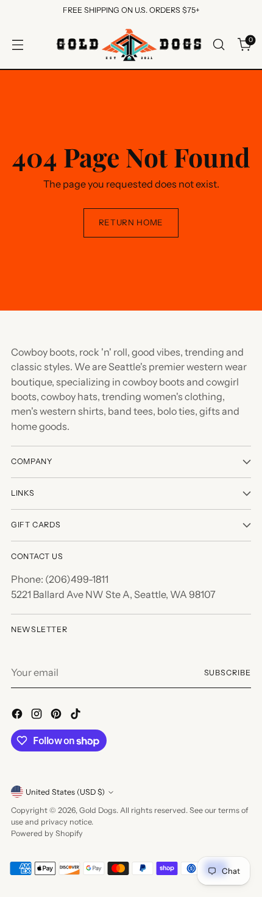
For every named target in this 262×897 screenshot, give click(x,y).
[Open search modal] (218, 44)
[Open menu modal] (17, 44)
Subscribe (228, 672)
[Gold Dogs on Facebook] (18, 715)
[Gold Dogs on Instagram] (37, 715)
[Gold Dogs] (129, 45)
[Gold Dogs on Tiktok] (76, 715)
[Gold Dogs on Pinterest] (57, 715)
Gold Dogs (97, 810)
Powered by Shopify (47, 833)
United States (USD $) (65, 792)
